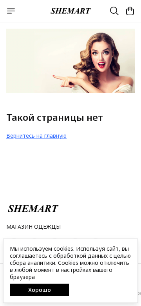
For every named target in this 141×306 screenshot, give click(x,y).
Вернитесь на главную (36, 135)
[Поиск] (114, 11)
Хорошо (39, 289)
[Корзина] (130, 11)
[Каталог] (11, 11)
